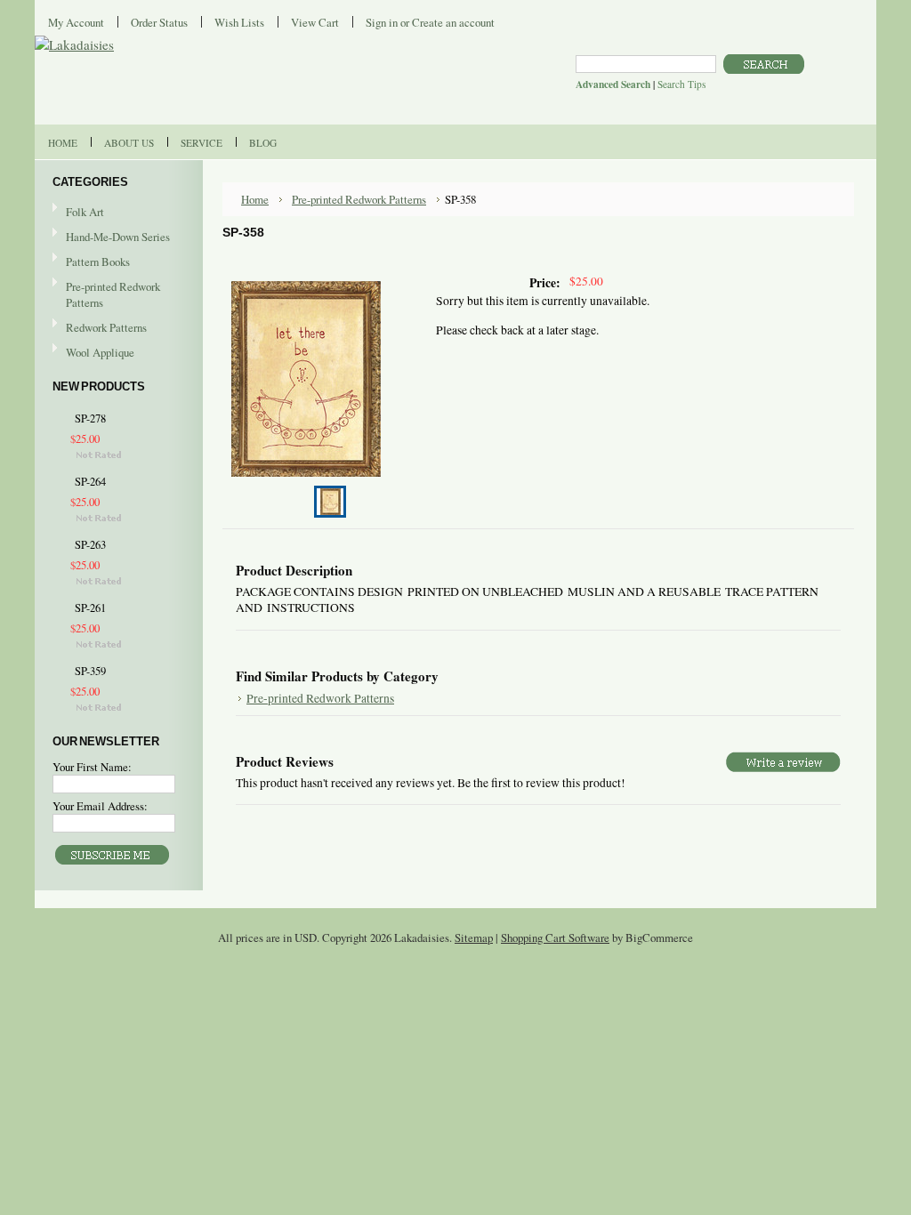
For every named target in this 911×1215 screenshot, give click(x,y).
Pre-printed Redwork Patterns (113, 294)
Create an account (453, 22)
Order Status (159, 22)
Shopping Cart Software (555, 937)
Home (255, 199)
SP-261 (90, 608)
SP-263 (90, 544)
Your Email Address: (100, 806)
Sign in (382, 22)
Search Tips (681, 84)
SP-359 (90, 671)
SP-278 (90, 418)
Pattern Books (98, 261)
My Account (76, 22)
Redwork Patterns (106, 327)
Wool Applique (100, 352)
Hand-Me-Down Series (118, 237)
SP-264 (90, 481)
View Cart (315, 22)
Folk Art (85, 212)
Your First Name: (92, 767)
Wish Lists (239, 22)
